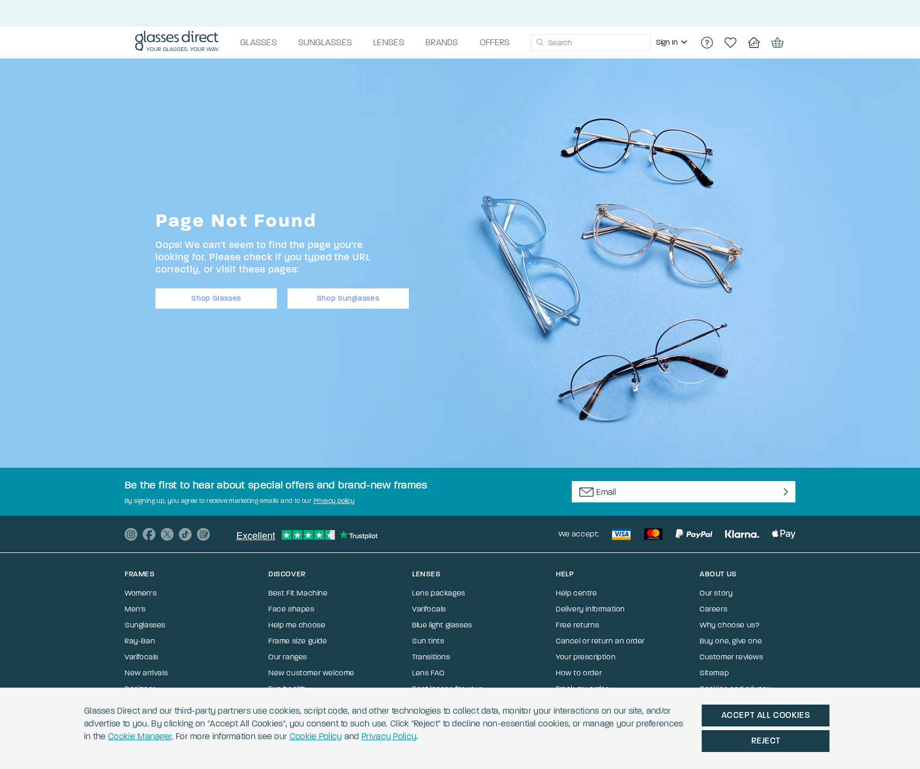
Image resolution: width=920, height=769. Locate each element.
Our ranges (287, 656)
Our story (716, 593)
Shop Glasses (216, 298)
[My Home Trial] (754, 43)
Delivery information (590, 609)
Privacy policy (334, 501)
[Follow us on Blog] (203, 534)
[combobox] (591, 42)
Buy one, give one (731, 641)
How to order (579, 672)
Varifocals (142, 656)
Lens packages (438, 593)
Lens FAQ (428, 672)
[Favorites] (730, 43)
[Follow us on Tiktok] (185, 534)
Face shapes (291, 609)
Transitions (431, 656)
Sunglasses (145, 625)
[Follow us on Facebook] (149, 534)
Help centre (576, 593)
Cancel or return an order (600, 641)
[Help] (707, 43)
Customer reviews (731, 656)
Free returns (577, 625)
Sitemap (714, 672)
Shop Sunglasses (348, 298)
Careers (713, 609)
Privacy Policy (389, 736)
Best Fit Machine (298, 593)
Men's (135, 609)
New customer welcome (311, 672)
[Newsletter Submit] (783, 491)
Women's (141, 593)
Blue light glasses (442, 625)
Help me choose (296, 625)
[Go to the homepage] (177, 42)
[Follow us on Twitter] (167, 534)
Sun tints (428, 641)
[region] (673, 43)
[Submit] (540, 42)
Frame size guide (297, 641)
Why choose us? (729, 625)
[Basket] (777, 43)
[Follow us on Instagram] (131, 534)
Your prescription (585, 656)
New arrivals (146, 672)
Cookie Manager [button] (139, 736)
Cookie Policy (316, 736)
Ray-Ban (140, 641)
